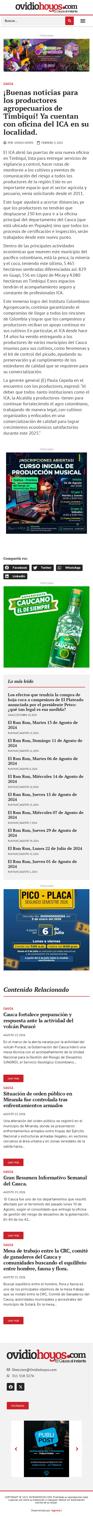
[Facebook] (10, 1387)
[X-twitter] (20, 1387)
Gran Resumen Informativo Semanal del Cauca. (45, 1180)
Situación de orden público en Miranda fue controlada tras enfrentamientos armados (37, 1099)
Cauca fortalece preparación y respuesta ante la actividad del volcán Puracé (38, 1020)
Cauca (8, 84)
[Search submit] (69, 20)
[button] (83, 21)
